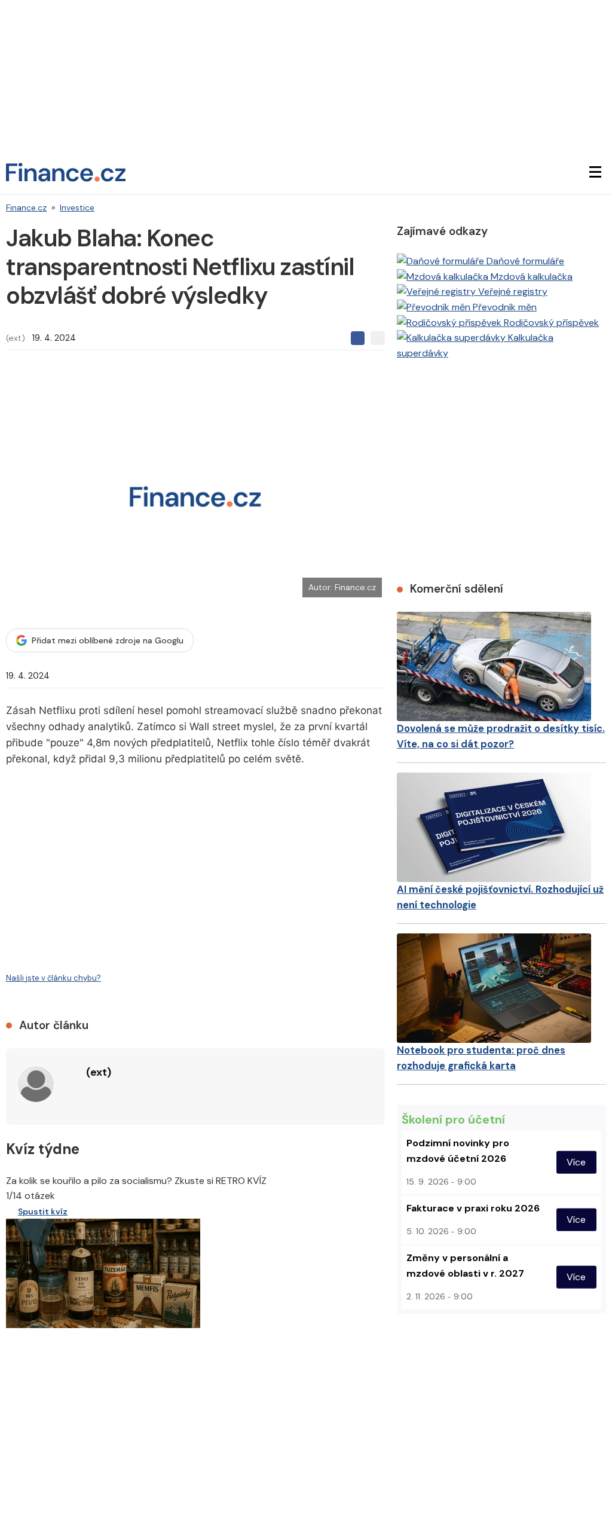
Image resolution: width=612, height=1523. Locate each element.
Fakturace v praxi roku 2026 (473, 1208)
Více (576, 1162)
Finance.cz (26, 207)
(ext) (15, 337)
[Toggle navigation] (595, 172)
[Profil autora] (36, 1084)
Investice (77, 207)
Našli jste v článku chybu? (53, 978)
